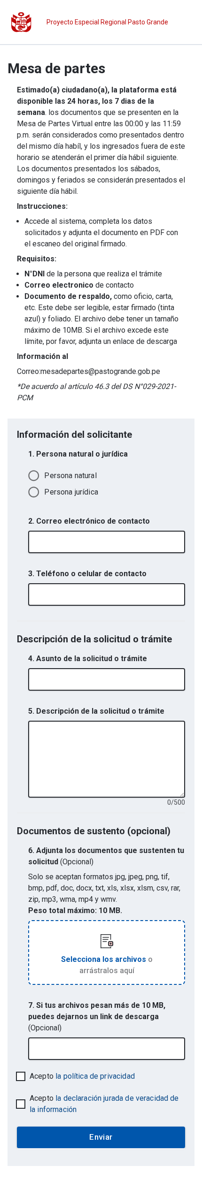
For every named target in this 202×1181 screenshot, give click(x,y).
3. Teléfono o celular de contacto (87, 573)
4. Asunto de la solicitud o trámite (87, 658)
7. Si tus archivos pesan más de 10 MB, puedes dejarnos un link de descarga (96, 1016)
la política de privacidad (95, 1076)
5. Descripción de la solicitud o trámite (96, 711)
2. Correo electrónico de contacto (89, 521)
